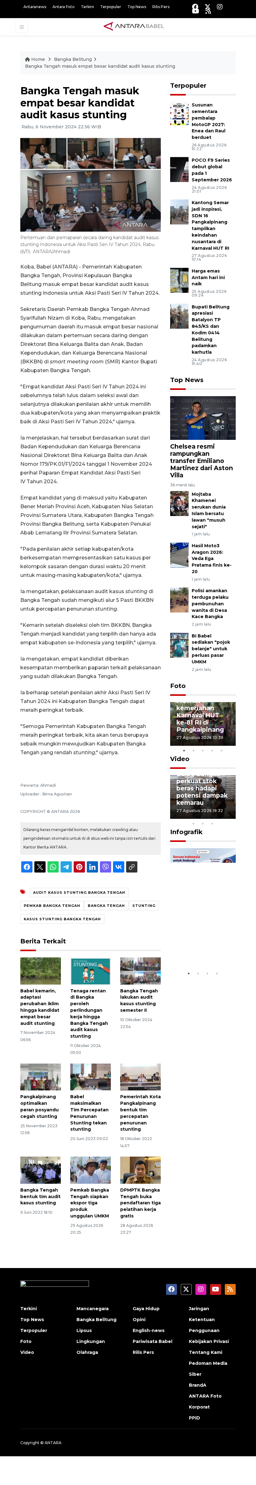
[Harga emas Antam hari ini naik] (179, 280)
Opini (139, 1319)
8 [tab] (193, 823)
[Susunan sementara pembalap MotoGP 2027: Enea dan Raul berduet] (179, 114)
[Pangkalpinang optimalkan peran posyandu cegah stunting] (40, 1076)
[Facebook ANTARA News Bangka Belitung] (195, 7)
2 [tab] (193, 750)
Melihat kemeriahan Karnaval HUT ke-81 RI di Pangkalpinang (200, 715)
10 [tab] (212, 823)
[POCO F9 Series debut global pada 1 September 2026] (179, 169)
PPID (194, 1418)
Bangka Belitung (73, 59)
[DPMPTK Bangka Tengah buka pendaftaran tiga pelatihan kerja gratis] (140, 1170)
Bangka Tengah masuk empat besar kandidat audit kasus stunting (100, 66)
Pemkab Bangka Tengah (52, 905)
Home (38, 59)
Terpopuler (110, 6)
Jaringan (199, 1308)
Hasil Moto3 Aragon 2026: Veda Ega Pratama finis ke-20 (212, 558)
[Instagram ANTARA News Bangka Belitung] (220, 7)
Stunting (143, 905)
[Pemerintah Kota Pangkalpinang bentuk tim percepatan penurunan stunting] (140, 1076)
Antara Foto (63, 6)
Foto (178, 686)
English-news (149, 1330)
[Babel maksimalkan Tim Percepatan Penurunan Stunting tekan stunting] (90, 1076)
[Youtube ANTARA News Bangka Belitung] (195, 11)
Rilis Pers (161, 6)
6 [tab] (222, 815)
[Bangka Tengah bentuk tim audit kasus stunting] (40, 1170)
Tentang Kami (205, 1352)
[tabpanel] (203, 724)
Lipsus (84, 1330)
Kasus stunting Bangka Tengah (62, 919)
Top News (136, 6)
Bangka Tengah (106, 905)
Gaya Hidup (146, 1308)
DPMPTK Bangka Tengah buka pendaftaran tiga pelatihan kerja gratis (140, 1203)
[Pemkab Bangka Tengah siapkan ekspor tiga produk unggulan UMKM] (90, 1170)
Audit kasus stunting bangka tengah (79, 892)
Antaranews (34, 6)
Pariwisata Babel (152, 1341)
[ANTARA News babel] (134, 26)
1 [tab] (184, 750)
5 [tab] (222, 750)
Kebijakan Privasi (209, 1341)
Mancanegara (92, 1308)
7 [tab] (231, 815)
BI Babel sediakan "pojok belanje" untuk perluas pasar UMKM (211, 649)
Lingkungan (90, 1341)
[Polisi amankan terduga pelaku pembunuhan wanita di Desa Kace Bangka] (179, 599)
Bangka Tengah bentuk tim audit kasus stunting (40, 1196)
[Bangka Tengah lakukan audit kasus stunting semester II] (140, 971)
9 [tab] (203, 823)
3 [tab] (203, 750)
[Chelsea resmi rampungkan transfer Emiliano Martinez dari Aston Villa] (203, 417)
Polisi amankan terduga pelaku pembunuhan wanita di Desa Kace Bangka (210, 603)
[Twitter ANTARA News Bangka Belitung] (207, 7)
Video (180, 759)
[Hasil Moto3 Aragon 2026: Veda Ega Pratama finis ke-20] (179, 555)
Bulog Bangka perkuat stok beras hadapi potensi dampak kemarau (202, 788)
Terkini (87, 6)
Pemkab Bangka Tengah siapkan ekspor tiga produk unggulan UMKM (89, 1203)
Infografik (186, 832)
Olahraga (87, 1352)
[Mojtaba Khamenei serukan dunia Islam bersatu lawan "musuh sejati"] (179, 503)
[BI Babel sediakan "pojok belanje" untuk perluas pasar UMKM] (179, 645)
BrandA (197, 1385)
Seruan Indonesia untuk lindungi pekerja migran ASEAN (202, 941)
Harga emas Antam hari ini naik (208, 277)
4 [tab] (212, 750)
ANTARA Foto (205, 1396)
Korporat (199, 1407)
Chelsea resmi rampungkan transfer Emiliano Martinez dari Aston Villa (201, 461)
